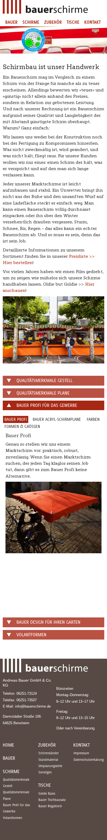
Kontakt (92, 22)
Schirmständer (48, 753)
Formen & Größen (22, 426)
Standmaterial (48, 760)
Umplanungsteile (50, 766)
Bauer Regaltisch (50, 806)
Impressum (81, 753)
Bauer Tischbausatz (52, 800)
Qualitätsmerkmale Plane (16, 795)
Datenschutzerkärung (89, 760)
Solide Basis (46, 793)
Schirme (30, 22)
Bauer (11, 22)
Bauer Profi (15, 419)
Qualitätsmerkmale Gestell (16, 782)
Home (8, 745)
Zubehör (53, 22)
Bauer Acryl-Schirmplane (57, 419)
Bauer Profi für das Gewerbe (16, 808)
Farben (93, 419)
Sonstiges (45, 772)
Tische (73, 22)
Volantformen (12, 818)
